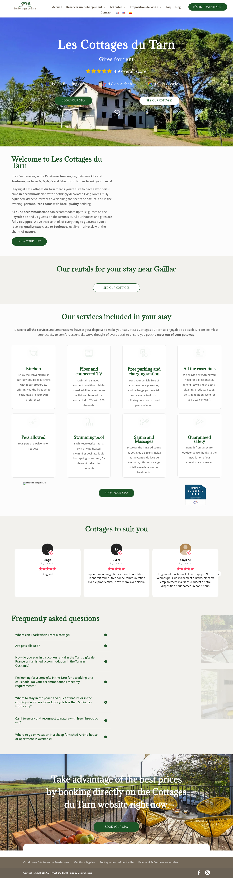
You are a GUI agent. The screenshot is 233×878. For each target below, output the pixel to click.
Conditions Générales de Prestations (46, 862)
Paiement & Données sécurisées (158, 862)
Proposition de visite (144, 7)
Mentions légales (84, 862)
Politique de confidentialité (117, 862)
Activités (116, 7)
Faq (168, 7)
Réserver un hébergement (84, 7)
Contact (106, 12)
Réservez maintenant (208, 7)
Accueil (57, 7)
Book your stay (73, 100)
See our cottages (159, 100)
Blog (178, 7)
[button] (218, 574)
